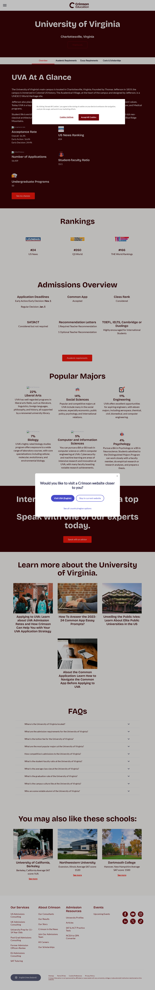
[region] (78, 111)
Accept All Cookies (88, 117)
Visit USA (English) (62, 498)
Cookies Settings (67, 117)
